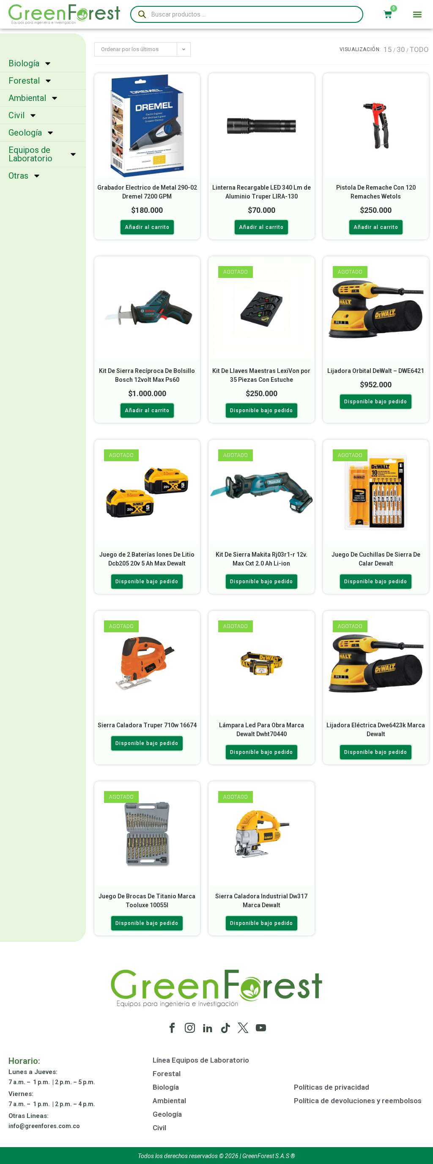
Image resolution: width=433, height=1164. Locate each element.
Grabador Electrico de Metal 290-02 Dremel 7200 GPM (147, 192)
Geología (25, 133)
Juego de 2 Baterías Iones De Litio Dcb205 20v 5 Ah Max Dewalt (147, 559)
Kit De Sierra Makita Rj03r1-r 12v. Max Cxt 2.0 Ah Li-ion (261, 559)
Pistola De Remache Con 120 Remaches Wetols (376, 192)
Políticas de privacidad (331, 1087)
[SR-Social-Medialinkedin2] (208, 1028)
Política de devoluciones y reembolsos (358, 1100)
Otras (18, 176)
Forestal (24, 81)
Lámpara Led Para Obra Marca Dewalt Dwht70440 (261, 729)
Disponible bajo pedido (261, 410)
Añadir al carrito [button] (147, 227)
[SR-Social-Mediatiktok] (225, 1028)
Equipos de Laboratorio (30, 154)
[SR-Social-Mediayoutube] (261, 1028)
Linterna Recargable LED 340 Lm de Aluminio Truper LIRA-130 (261, 192)
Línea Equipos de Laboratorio (201, 1060)
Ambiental (27, 98)
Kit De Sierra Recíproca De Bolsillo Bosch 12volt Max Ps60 (147, 375)
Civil (16, 115)
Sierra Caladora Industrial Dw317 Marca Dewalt (261, 900)
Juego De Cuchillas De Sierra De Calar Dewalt (376, 559)
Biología (23, 63)
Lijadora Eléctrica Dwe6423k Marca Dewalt (375, 729)
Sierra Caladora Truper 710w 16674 (147, 725)
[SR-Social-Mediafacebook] (172, 1028)
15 (388, 49)
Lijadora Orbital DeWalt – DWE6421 (375, 370)
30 (401, 49)
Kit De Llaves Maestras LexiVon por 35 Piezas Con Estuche (261, 375)
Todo (419, 49)
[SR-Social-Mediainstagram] (190, 1028)
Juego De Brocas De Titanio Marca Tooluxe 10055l (147, 900)
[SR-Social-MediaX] (243, 1028)
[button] (418, 15)
